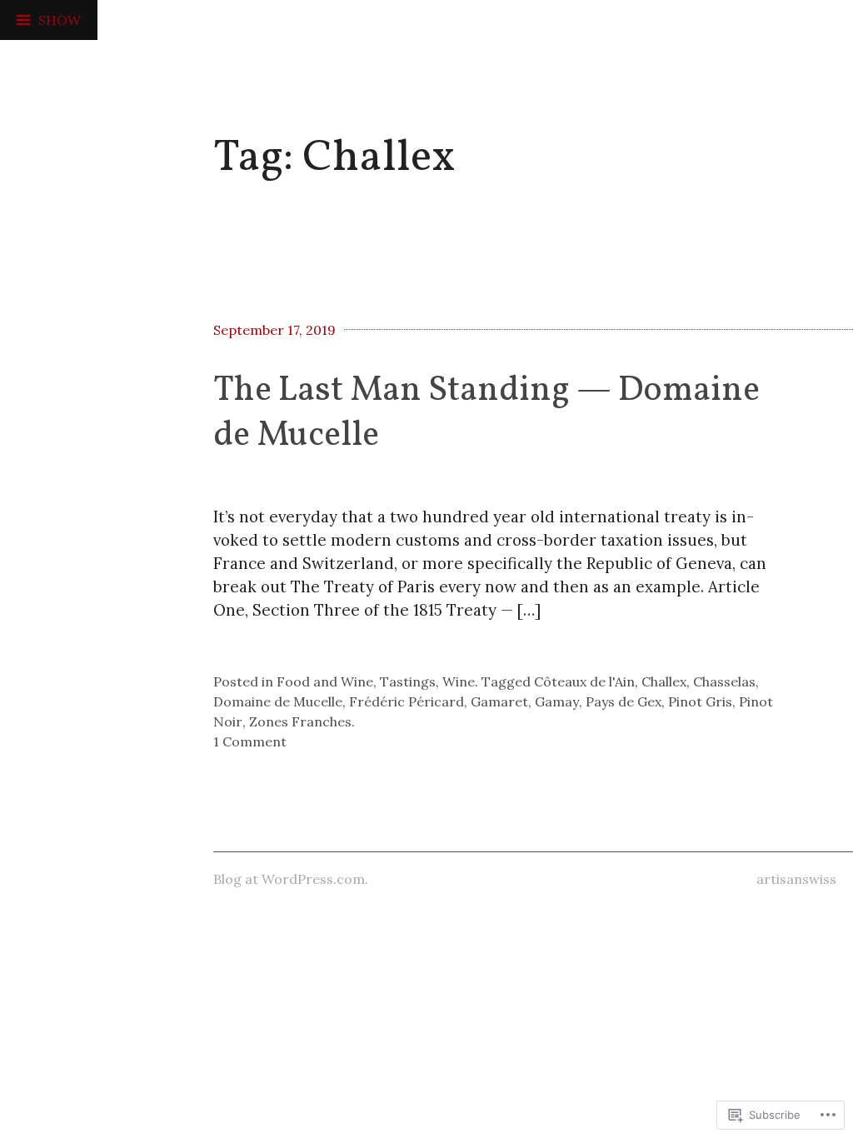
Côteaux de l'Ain (584, 681)
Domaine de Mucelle (277, 701)
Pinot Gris (700, 701)
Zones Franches (300, 721)
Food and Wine (325, 681)
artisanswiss (796, 879)
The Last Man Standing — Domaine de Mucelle (486, 414)
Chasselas (724, 681)
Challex (663, 681)
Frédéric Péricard (406, 701)
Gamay (557, 701)
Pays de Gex (623, 701)
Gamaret (499, 701)
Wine (458, 681)
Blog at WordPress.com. (290, 879)
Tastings (408, 681)
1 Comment (250, 741)
